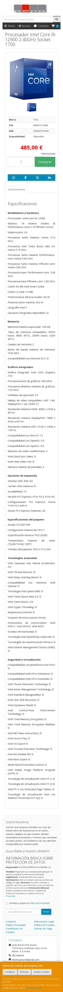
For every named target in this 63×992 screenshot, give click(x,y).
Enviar (46, 911)
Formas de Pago (43, 928)
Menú (11, 26)
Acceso (26, 26)
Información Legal (44, 921)
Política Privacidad (16, 925)
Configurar (10, 971)
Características (16, 189)
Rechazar (24, 971)
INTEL (36, 119)
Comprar (45, 162)
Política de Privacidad (39, 903)
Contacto (43, 26)
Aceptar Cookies (41, 971)
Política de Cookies (34, 987)
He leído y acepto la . (29, 903)
